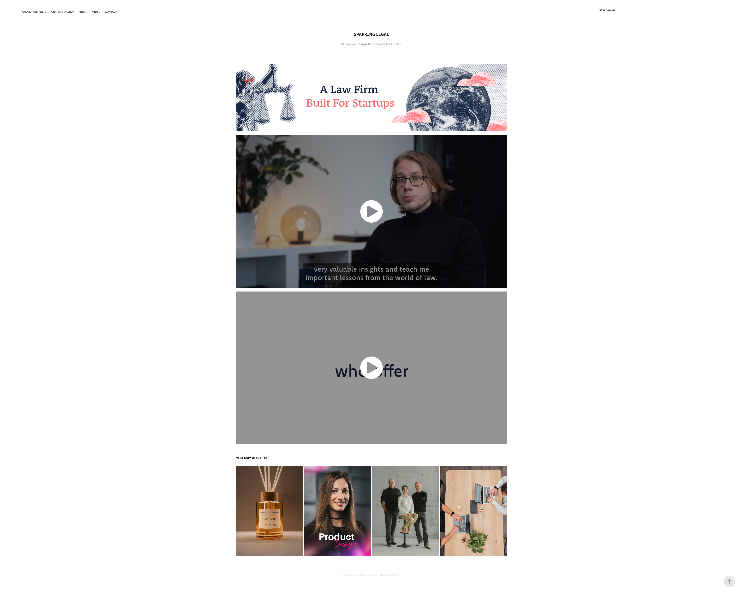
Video (96, 11)
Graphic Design (62, 11)
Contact (111, 11)
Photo (82, 11)
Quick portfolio (34, 11)
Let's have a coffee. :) (385, 574)
